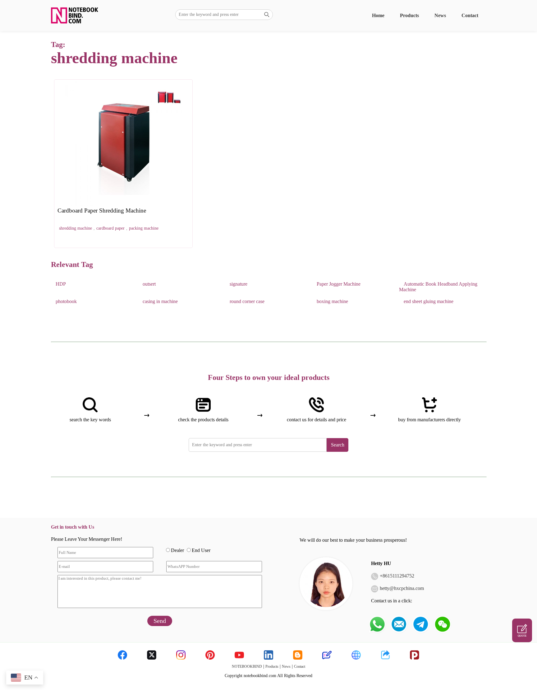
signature (238, 284)
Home (378, 15)
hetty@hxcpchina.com (402, 588)
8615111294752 (398, 575)
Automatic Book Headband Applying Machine (438, 286)
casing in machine (160, 301)
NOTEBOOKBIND (247, 666)
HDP (61, 284)
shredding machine (75, 228)
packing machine (143, 228)
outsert (149, 284)
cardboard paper (110, 228)
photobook (66, 301)
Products (409, 15)
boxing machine (332, 301)
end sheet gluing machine (428, 301)
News (440, 15)
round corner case (247, 301)
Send (160, 620)
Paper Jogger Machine (338, 284)
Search (337, 444)
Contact (469, 15)
